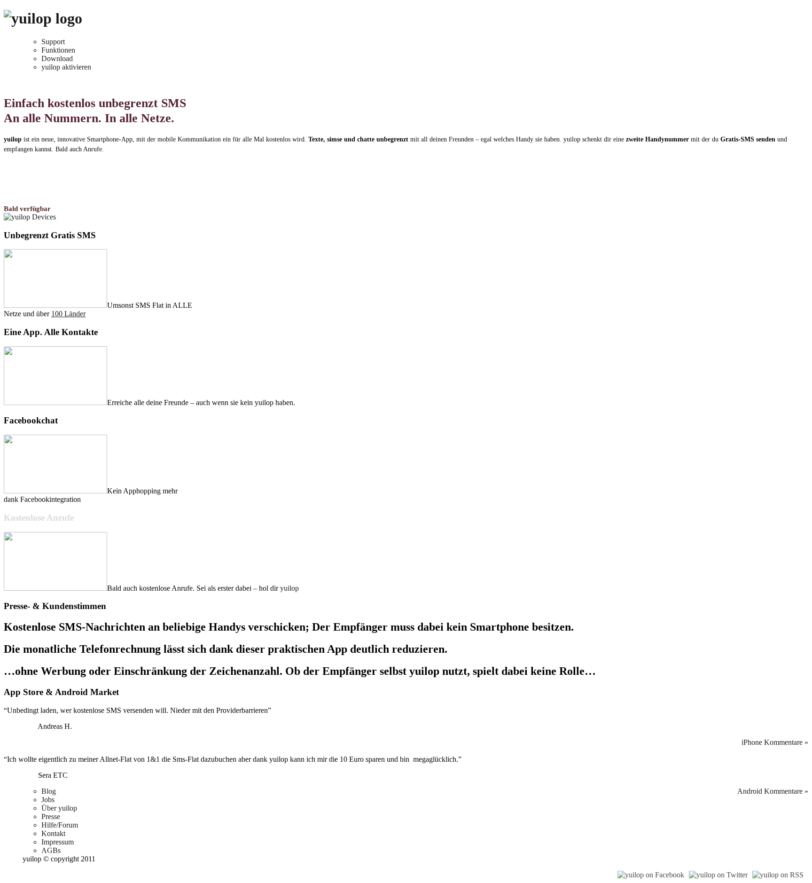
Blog (48, 791)
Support (53, 42)
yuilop (289, 588)
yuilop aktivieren (66, 67)
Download (57, 59)
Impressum (57, 842)
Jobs (48, 800)
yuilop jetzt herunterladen (41, 167)
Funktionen (58, 50)
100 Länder (68, 314)
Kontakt (53, 833)
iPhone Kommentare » (775, 742)
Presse (50, 816)
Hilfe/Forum (59, 825)
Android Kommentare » (772, 791)
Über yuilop (59, 808)
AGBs (51, 850)
